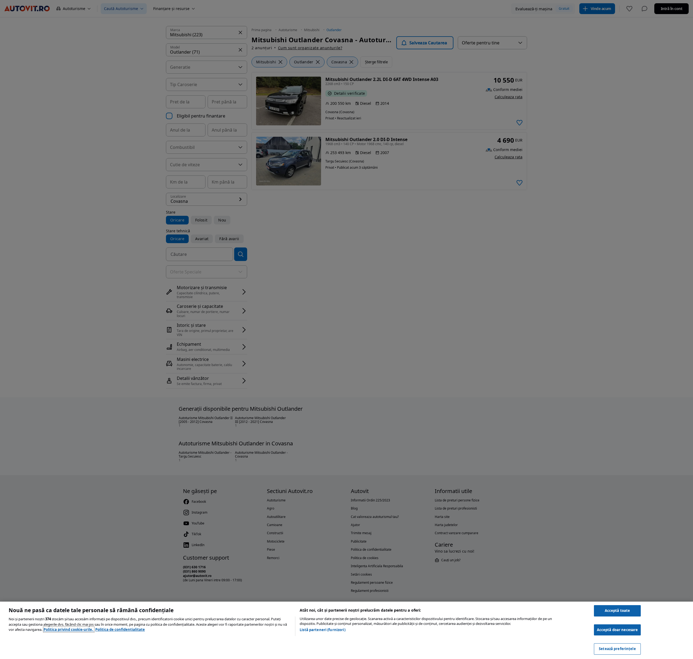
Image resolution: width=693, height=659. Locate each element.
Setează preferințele (617, 648)
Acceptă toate (617, 610)
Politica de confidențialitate (120, 629)
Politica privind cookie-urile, (69, 629)
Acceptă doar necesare (617, 629)
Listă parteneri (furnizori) (322, 629)
